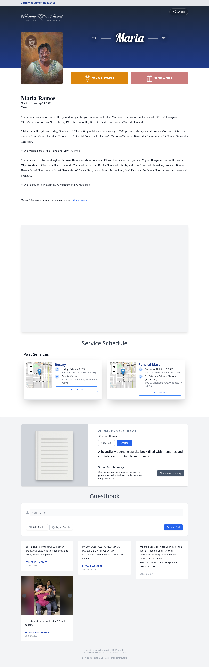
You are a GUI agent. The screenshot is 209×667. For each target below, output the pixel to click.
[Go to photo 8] (50, 612)
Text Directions (76, 389)
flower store (80, 200)
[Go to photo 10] (54, 612)
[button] (39, 372)
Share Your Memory (170, 473)
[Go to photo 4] (42, 612)
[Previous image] (24, 596)
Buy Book (124, 442)
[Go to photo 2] (38, 612)
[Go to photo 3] (40, 612)
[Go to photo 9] (52, 612)
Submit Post (173, 527)
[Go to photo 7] (48, 612)
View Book (106, 442)
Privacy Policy (95, 652)
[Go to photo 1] (36, 612)
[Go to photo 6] (46, 612)
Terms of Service (113, 652)
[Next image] (70, 596)
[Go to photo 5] (44, 612)
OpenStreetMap (108, 657)
